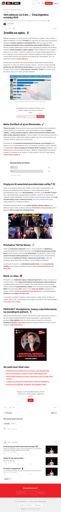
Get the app (38, 505)
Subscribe (48, 3)
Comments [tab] (7, 423)
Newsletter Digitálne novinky (12, 9)
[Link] (1, 33)
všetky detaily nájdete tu (11, 155)
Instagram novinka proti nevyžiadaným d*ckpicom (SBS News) (27, 382)
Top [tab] (5, 442)
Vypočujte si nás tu (24, 322)
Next (53, 413)
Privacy (31, 501)
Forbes (18, 302)
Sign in (56, 3)
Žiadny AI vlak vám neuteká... (13, 458)
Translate (6, 11)
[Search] (39, 3)
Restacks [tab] (13, 423)
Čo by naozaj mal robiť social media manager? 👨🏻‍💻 (20, 446)
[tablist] (9, 423)
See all (6, 479)
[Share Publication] (42, 3)
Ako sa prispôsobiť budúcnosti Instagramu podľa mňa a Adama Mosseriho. (22, 470)
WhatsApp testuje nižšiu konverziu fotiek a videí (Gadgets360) (27, 371)
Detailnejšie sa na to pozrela (41, 208)
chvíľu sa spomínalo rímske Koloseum (28, 291)
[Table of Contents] (2, 256)
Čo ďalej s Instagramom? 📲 (13, 468)
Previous (9, 413)
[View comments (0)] (10, 28)
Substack (23, 509)
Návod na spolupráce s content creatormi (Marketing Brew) (26, 374)
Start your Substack (26, 505)
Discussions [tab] (15, 442)
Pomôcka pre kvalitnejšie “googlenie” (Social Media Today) (26, 384)
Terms (35, 501)
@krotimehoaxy (16, 325)
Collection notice (42, 501)
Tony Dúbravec (10, 23)
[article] (30, 450)
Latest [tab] (9, 442)
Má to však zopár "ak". (9, 460)
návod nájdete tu (22, 59)
